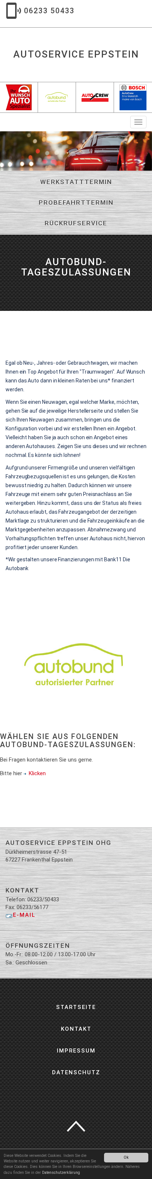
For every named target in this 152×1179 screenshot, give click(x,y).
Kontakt (76, 1029)
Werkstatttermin (76, 181)
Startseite (76, 1007)
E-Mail (24, 915)
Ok (126, 1157)
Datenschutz (76, 1072)
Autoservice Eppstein (76, 54)
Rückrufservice (76, 223)
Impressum (76, 1050)
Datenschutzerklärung (61, 1173)
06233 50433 (49, 10)
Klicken (37, 773)
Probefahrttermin (76, 202)
